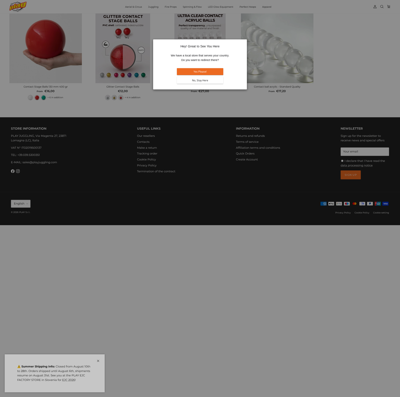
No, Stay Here (200, 80)
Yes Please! (200, 71)
